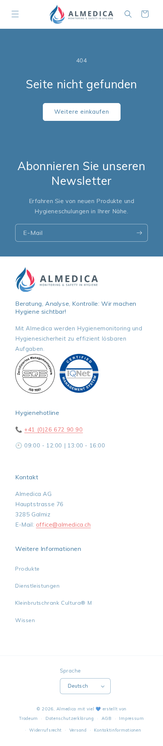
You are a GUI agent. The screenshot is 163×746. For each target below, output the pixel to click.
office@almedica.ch (63, 524)
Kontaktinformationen (117, 730)
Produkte (27, 568)
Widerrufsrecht (45, 730)
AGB (107, 718)
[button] (15, 14)
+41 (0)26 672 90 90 (53, 429)
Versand (78, 730)
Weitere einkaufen (81, 111)
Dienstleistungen (37, 585)
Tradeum (28, 718)
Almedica (66, 709)
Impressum (131, 718)
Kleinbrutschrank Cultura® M (53, 602)
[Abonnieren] (139, 233)
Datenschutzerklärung (69, 718)
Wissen (25, 620)
